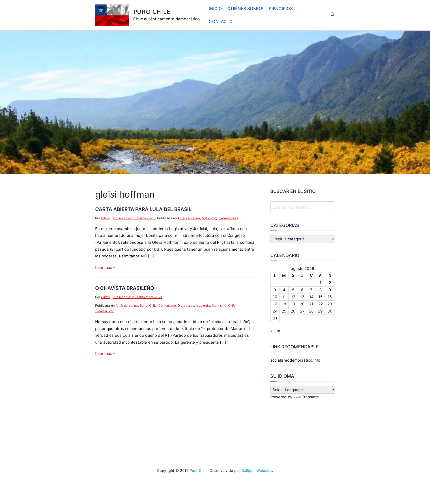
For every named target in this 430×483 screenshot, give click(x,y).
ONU (232, 305)
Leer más (103, 267)
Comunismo (167, 305)
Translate (310, 397)
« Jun (275, 331)
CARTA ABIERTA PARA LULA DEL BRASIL (143, 209)
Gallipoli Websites (256, 470)
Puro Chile (199, 470)
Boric (143, 305)
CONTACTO (220, 21)
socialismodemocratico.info (295, 360)
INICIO (215, 8)
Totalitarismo (104, 311)
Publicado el (134, 218)
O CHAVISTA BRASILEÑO (124, 288)
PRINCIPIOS (281, 8)
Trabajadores (228, 218)
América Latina (189, 218)
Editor (105, 218)
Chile (153, 305)
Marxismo (209, 218)
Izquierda (203, 305)
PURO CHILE (151, 11)
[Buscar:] (303, 207)
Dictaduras (186, 305)
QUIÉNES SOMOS (245, 8)
